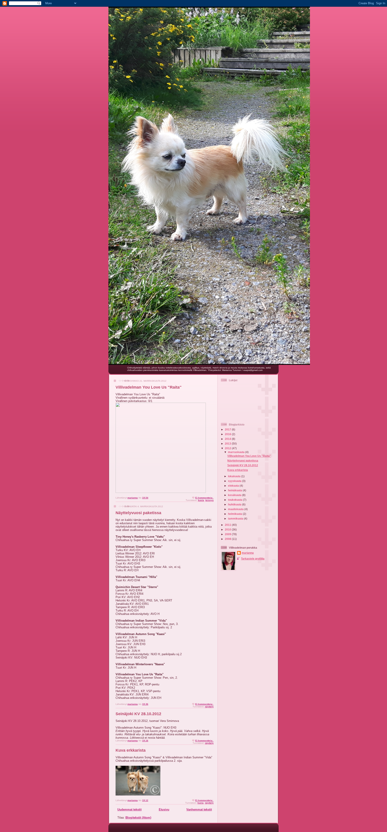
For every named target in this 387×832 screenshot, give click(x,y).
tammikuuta (236, 518)
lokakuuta (234, 476)
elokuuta (234, 485)
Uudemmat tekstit (129, 809)
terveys (209, 500)
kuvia (201, 500)
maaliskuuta (236, 509)
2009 (228, 534)
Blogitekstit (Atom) (138, 817)
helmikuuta (235, 513)
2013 (228, 443)
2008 (228, 538)
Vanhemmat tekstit (199, 809)
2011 (228, 524)
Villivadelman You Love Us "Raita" (149, 387)
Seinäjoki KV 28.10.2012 (138, 714)
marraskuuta (236, 452)
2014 (228, 438)
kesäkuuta (235, 495)
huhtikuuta (235, 504)
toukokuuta (235, 499)
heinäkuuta (235, 490)
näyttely (209, 706)
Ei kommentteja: (204, 497)
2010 (228, 529)
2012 (228, 448)
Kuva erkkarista (131, 750)
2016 (228, 434)
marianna (248, 552)
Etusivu (164, 809)
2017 (228, 429)
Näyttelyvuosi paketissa (138, 513)
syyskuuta (235, 480)
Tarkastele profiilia (252, 558)
